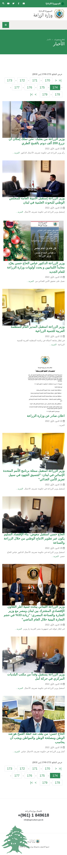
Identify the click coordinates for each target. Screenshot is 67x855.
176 (29, 87)
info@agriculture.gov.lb (33, 820)
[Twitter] (13, 3)
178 (57, 94)
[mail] (24, 3)
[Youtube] (8, 3)
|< (60, 80)
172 (22, 80)
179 (44, 94)
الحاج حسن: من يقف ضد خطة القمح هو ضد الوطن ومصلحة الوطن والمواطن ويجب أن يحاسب (36, 738)
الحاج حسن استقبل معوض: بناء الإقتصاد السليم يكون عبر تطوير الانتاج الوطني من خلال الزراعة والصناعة (34, 538)
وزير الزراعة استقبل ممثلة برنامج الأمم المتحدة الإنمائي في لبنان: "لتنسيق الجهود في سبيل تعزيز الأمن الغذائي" (34, 475)
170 (47, 80)
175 (42, 87)
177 (16, 87)
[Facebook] (18, 3)
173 (9, 80)
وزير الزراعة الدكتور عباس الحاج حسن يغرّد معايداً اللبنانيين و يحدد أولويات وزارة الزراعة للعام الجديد (36, 267)
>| (31, 94)
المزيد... (16, 153)
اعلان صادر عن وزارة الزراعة (46, 415)
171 (34, 80)
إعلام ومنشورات (59, 39)
